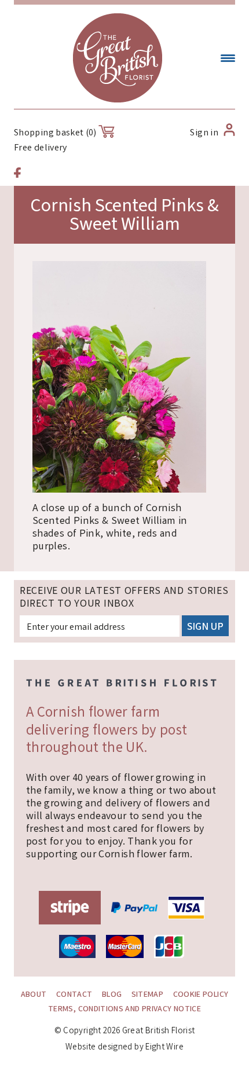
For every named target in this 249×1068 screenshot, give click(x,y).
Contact (74, 995)
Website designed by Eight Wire (124, 1047)
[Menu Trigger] (228, 59)
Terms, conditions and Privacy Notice (124, 1009)
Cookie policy (201, 995)
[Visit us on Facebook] (17, 174)
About (34, 995)
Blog (112, 995)
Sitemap (147, 995)
